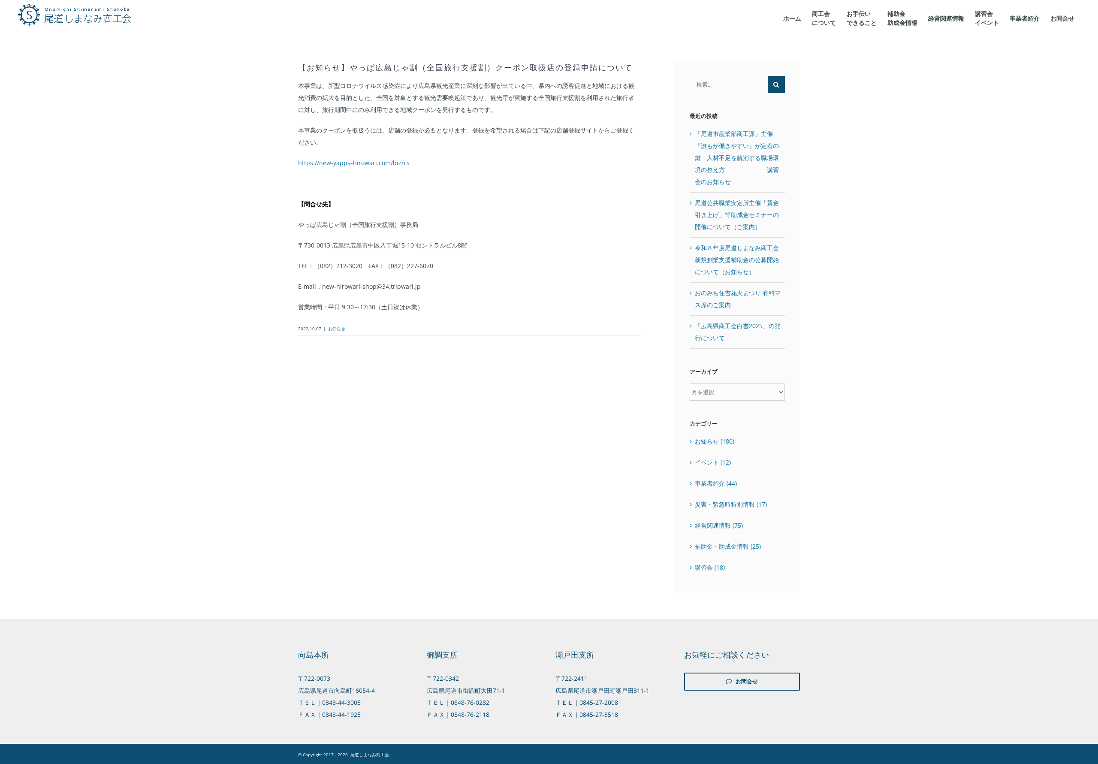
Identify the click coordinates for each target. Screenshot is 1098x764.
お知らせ (336, 329)
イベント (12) (713, 462)
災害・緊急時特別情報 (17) (731, 504)
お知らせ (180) (714, 441)
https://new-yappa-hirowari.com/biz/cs (354, 163)
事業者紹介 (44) (716, 483)
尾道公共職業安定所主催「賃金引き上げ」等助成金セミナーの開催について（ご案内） (737, 215)
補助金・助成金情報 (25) (728, 546)
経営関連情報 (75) (719, 525)
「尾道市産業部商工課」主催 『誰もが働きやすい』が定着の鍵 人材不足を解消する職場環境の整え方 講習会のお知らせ (737, 158)
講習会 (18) (710, 567)
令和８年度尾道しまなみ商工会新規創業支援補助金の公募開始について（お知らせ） (737, 260)
